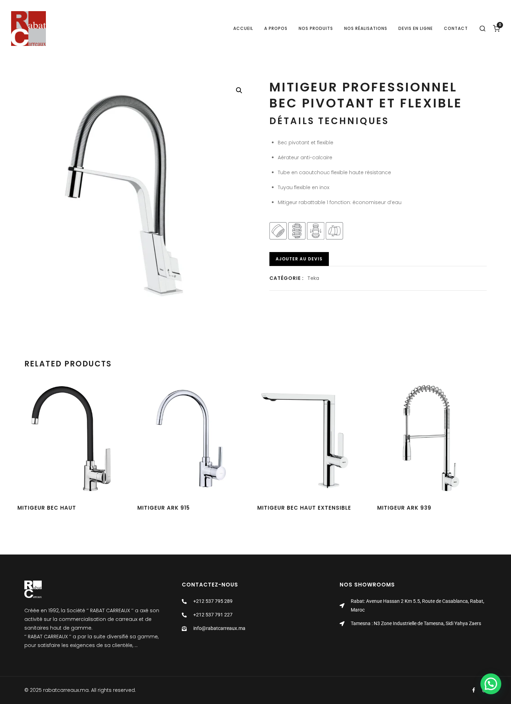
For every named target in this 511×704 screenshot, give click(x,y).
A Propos (275, 28)
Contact (456, 28)
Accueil (243, 28)
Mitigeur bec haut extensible (304, 507)
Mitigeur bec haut (46, 507)
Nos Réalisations (365, 28)
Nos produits (316, 28)
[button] (239, 90)
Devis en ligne (415, 28)
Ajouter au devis (299, 259)
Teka (313, 278)
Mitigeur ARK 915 (163, 507)
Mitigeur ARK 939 (404, 507)
